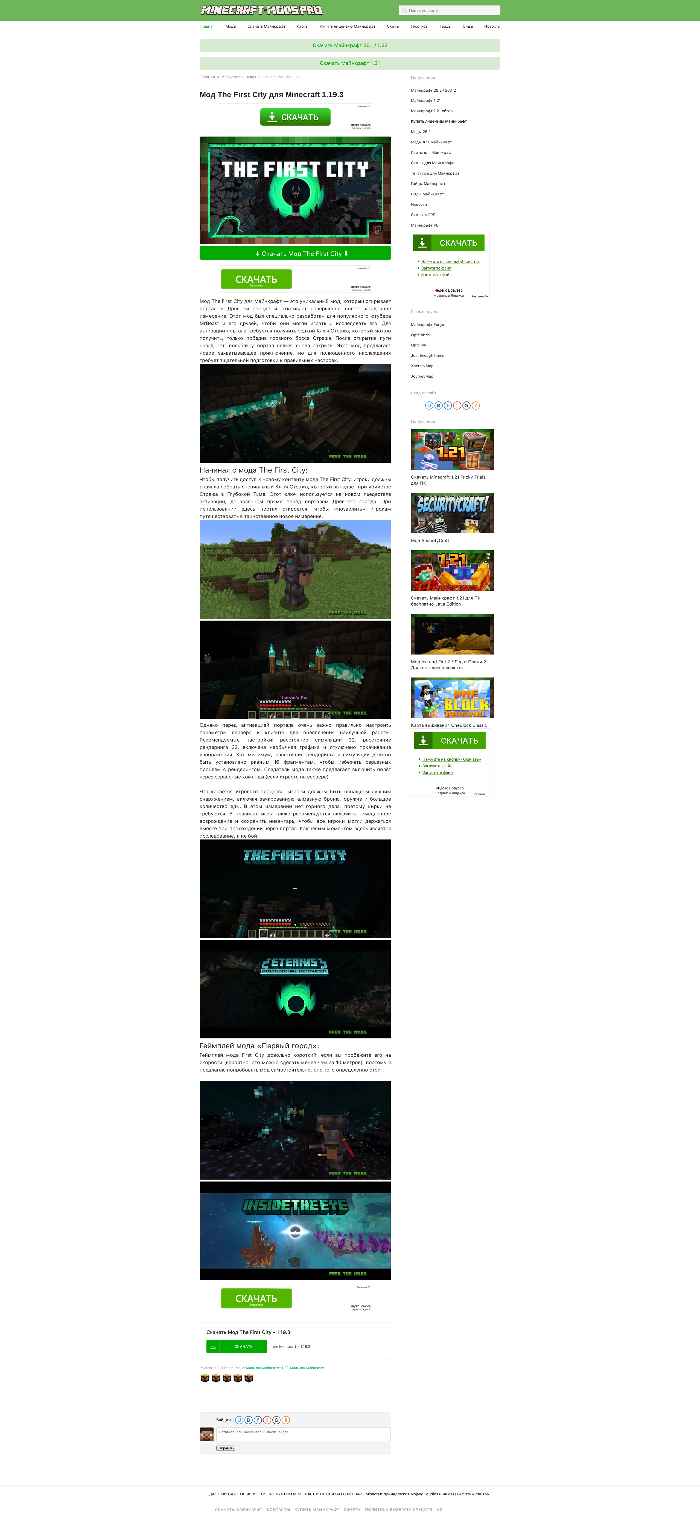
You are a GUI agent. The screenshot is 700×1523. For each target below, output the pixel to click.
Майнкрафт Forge (427, 324)
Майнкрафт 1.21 (426, 100)
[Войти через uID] (239, 1420)
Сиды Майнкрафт (427, 194)
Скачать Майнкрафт (266, 26)
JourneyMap (422, 376)
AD (439, 1509)
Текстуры (419, 26)
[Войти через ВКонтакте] (248, 1420)
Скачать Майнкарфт (238, 1509)
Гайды (445, 26)
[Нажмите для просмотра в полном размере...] (295, 461)
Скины (393, 26)
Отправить (225, 1448)
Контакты (278, 1509)
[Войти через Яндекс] (267, 1420)
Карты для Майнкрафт (432, 152)
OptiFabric (420, 335)
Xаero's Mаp (422, 366)
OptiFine (418, 345)
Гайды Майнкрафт (428, 183)
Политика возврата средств (399, 1509)
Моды (231, 26)
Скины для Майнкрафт (432, 163)
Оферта (352, 1509)
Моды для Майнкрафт (307, 1368)
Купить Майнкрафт (316, 1509)
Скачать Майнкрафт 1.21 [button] (350, 63)
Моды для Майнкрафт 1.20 (267, 1368)
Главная (207, 26)
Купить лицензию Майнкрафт (347, 26)
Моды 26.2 (421, 131)
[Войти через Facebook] (258, 1420)
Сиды (468, 26)
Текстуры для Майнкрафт (435, 173)
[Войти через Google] (276, 1420)
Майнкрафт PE (424, 225)
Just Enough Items (427, 355)
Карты (302, 26)
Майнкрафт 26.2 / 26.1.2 (433, 90)
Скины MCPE (423, 215)
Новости (492, 26)
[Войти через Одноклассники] (286, 1420)
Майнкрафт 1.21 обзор (432, 111)
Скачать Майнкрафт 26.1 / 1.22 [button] (350, 45)
